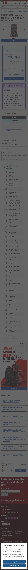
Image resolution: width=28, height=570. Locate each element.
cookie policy (10, 556)
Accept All (14, 562)
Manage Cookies (14, 565)
